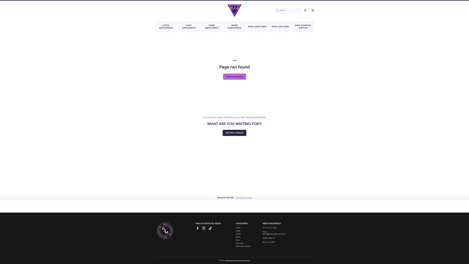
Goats (238, 231)
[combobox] (288, 10)
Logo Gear (240, 243)
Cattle (238, 228)
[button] (312, 10)
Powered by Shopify (243, 260)
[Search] (276, 10)
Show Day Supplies (243, 246)
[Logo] (234, 10)
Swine (238, 237)
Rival (237, 240)
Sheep (238, 234)
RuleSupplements (231, 260)
